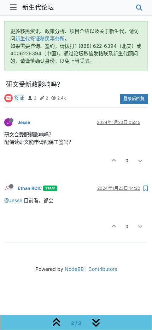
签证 (19, 98)
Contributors (102, 269)
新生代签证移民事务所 (40, 38)
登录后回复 (134, 98)
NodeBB (74, 269)
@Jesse (13, 200)
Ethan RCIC (30, 188)
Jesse (24, 122)
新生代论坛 (38, 7)
